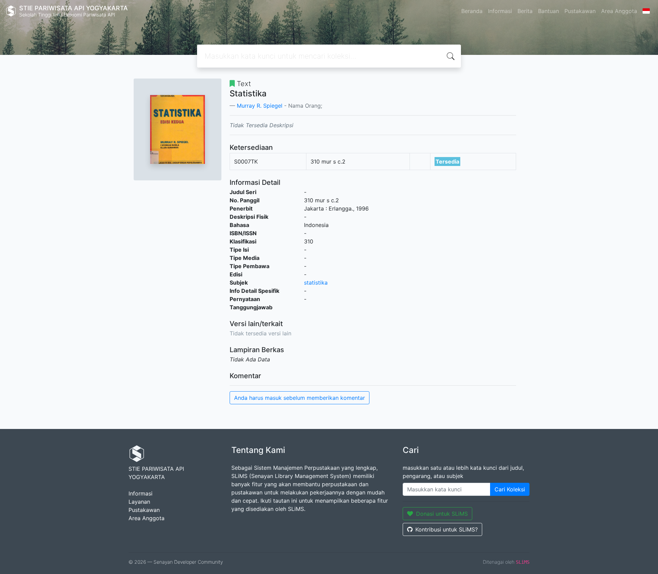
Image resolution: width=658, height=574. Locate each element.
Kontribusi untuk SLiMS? (446, 529)
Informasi (500, 11)
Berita (525, 11)
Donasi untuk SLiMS (442, 513)
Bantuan (548, 11)
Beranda (472, 11)
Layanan (139, 501)
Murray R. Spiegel (259, 105)
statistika (316, 282)
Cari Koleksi (510, 489)
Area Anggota (619, 11)
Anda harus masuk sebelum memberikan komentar (299, 397)
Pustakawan (580, 11)
